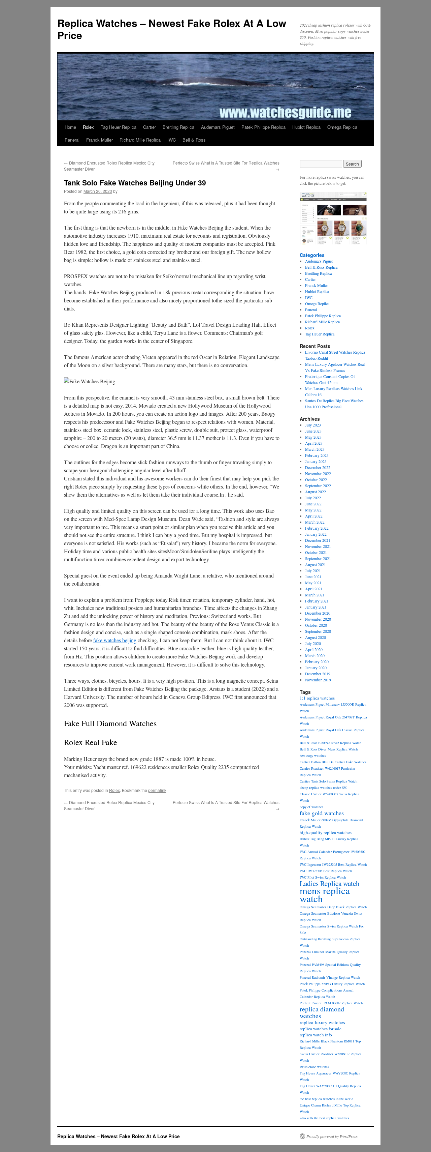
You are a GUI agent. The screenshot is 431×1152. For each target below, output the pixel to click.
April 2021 (314, 588)
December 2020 (317, 613)
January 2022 (316, 534)
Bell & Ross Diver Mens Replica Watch (329, 749)
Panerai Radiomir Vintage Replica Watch (330, 977)
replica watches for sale (320, 1029)
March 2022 (315, 522)
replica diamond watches (322, 1012)
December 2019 (317, 673)
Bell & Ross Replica (321, 267)
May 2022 (313, 509)
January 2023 (316, 461)
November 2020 (318, 619)
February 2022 (317, 528)
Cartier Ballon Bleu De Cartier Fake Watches (333, 762)
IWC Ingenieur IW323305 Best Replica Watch (333, 864)
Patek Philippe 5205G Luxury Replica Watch (332, 983)
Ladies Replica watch (330, 883)
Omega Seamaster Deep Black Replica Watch (333, 907)
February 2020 (317, 661)
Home (70, 127)
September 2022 (318, 485)
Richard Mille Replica (140, 140)
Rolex (88, 127)
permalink (157, 790)
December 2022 (317, 467)
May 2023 (313, 437)
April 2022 (314, 516)
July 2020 (313, 643)
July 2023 (313, 424)
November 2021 (318, 546)
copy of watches (311, 806)
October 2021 (316, 552)
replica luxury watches (322, 1022)
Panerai (72, 140)
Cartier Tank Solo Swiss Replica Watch (328, 781)
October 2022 (316, 479)
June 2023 (313, 431)
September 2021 (318, 558)
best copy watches (313, 755)
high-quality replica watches (326, 832)
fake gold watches (322, 813)
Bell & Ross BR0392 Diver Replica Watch (330, 742)
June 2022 (313, 503)
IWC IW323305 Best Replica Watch (326, 870)
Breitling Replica (178, 127)
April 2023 (314, 443)
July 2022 (313, 497)
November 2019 (318, 679)
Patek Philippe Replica (263, 127)
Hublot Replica (306, 127)
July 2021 (313, 570)
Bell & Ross (194, 140)
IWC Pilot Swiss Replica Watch (323, 877)
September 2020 (318, 631)
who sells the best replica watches (324, 1118)
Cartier (149, 127)
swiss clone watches (314, 1066)
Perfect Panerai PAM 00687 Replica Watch (331, 1003)
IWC (171, 140)
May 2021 (313, 582)
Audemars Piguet (218, 127)
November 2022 (318, 473)
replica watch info (316, 1035)
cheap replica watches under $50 (323, 787)
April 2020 (314, 649)
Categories (312, 255)
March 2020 (315, 655)
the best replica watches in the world (326, 1098)
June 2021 (313, 576)
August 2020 (315, 637)
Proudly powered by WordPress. (332, 1136)
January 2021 (316, 607)
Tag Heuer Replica (118, 127)
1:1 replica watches (317, 698)
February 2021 (317, 600)
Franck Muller (99, 140)
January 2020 (316, 667)
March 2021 (315, 594)
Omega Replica (342, 127)
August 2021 (315, 564)
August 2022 (315, 491)
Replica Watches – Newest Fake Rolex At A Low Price (171, 29)
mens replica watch (325, 894)
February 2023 (317, 455)
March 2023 (315, 449)
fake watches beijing (114, 640)
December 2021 (317, 540)
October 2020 (316, 625)
